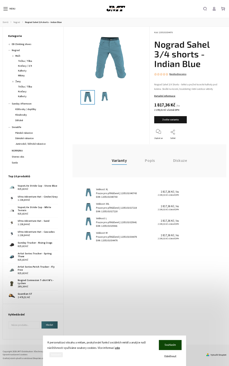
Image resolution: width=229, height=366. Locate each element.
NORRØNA (17, 151)
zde (117, 348)
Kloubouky (21, 115)
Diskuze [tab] (180, 160)
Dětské (19, 120)
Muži (17, 56)
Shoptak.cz (38, 358)
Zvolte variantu (170, 120)
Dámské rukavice (24, 138)
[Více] (5, 9)
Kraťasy (22, 91)
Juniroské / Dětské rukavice (30, 144)
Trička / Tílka (25, 61)
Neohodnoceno (177, 74)
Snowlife (16, 127)
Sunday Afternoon (22, 104)
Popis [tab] (150, 160)
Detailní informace (164, 96)
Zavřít (212, 143)
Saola (15, 163)
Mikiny (21, 75)
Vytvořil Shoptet (218, 355)
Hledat (49, 325)
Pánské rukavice (24, 133)
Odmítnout (170, 356)
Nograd (16, 50)
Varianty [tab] (119, 160)
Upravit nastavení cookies (15, 354)
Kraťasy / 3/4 (25, 66)
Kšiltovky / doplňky (25, 109)
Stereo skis (18, 157)
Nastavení (56, 354)
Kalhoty (22, 71)
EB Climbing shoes (21, 44)
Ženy (18, 81)
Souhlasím (170, 345)
